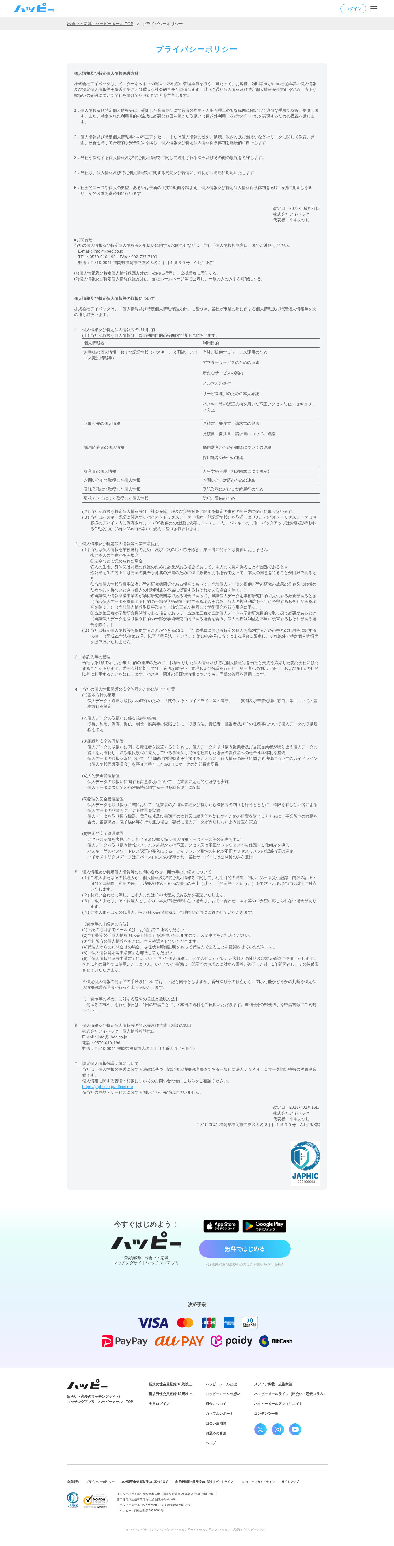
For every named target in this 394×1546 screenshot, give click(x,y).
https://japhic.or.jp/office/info (107, 1086)
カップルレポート (219, 1414)
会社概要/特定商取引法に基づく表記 (144, 1481)
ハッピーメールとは (221, 1384)
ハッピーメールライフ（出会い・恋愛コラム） (290, 1394)
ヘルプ (211, 1443)
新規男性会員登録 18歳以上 (170, 1394)
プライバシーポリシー (100, 1481)
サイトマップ (290, 1481)
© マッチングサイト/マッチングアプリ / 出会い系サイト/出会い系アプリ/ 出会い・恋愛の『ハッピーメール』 (197, 1529)
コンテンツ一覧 (266, 1414)
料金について (216, 1404)
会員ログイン (159, 1404)
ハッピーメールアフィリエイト (278, 1404)
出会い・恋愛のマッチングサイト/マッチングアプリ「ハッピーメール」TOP (100, 1399)
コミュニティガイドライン (257, 1481)
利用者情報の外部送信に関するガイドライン (204, 1481)
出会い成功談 (216, 1423)
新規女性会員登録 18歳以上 (170, 1384)
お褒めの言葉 (216, 1433)
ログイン (353, 8)
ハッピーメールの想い (223, 1394)
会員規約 (73, 1481)
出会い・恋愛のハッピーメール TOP (100, 23)
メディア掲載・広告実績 (273, 1384)
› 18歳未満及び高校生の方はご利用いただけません (245, 1265)
